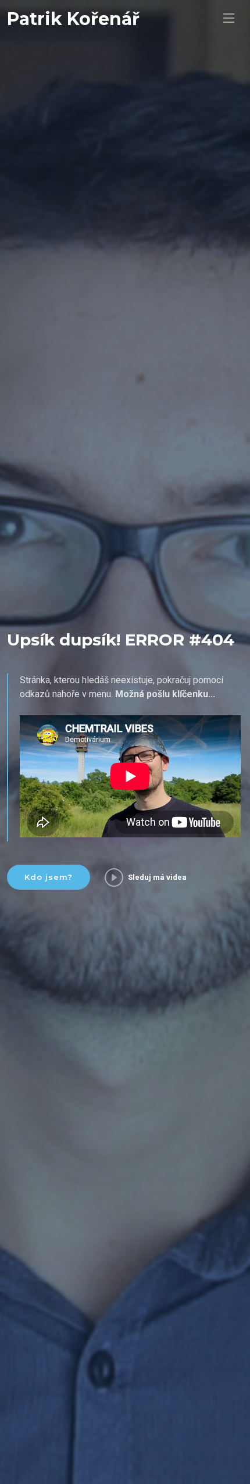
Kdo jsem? (48, 877)
